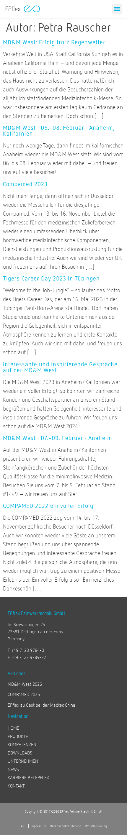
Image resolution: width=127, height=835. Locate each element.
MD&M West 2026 (25, 684)
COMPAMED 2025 (24, 694)
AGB (23, 825)
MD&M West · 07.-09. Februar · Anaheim (57, 437)
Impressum (38, 825)
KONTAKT (16, 785)
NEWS (13, 769)
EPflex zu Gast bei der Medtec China (41, 705)
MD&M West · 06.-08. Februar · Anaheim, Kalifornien (58, 130)
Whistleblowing (96, 825)
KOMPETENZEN (22, 744)
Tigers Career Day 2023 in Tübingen (51, 278)
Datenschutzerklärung (65, 825)
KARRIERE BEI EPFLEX (28, 777)
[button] (117, 9)
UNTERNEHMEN (23, 761)
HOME (13, 728)
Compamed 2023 (25, 183)
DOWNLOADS (20, 752)
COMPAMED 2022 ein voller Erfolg (48, 505)
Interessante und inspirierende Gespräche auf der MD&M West (60, 366)
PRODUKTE (18, 736)
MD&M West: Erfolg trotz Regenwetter (54, 41)
